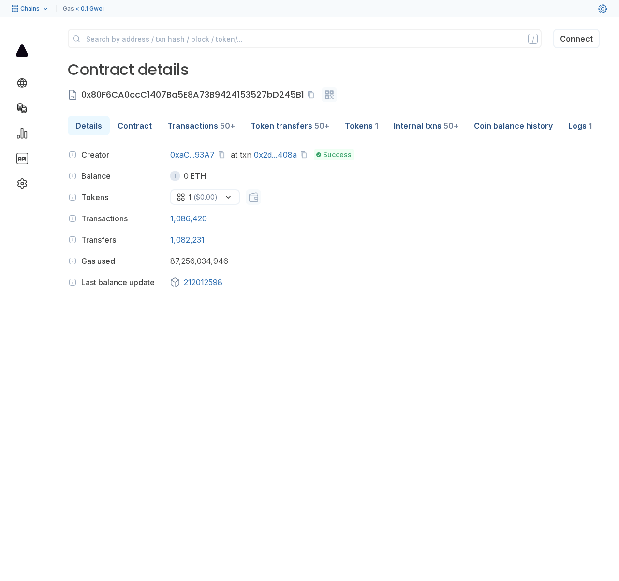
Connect (576, 39)
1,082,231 (187, 240)
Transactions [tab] (201, 126)
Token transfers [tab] (290, 126)
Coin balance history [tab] (513, 126)
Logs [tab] (580, 126)
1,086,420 (188, 218)
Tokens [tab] (361, 126)
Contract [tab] (135, 126)
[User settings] (602, 9)
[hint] (72, 155)
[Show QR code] (329, 94)
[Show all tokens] (253, 197)
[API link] (22, 158)
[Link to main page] (22, 50)
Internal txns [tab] (426, 126)
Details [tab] (88, 126)
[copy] (313, 95)
